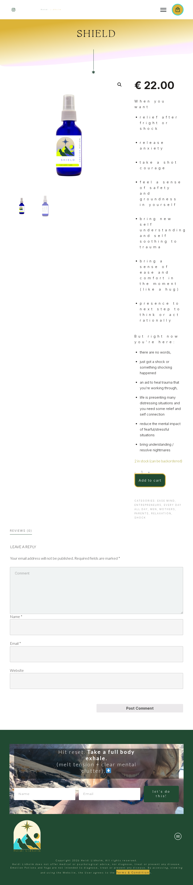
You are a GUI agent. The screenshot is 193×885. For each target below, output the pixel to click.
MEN (153, 509)
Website (17, 670)
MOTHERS (167, 509)
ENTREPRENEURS (147, 504)
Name (16, 616)
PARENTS (141, 513)
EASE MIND (166, 500)
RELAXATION (161, 513)
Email (15, 643)
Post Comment (140, 708)
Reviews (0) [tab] (21, 530)
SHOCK (140, 517)
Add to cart (150, 480)
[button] (119, 84)
